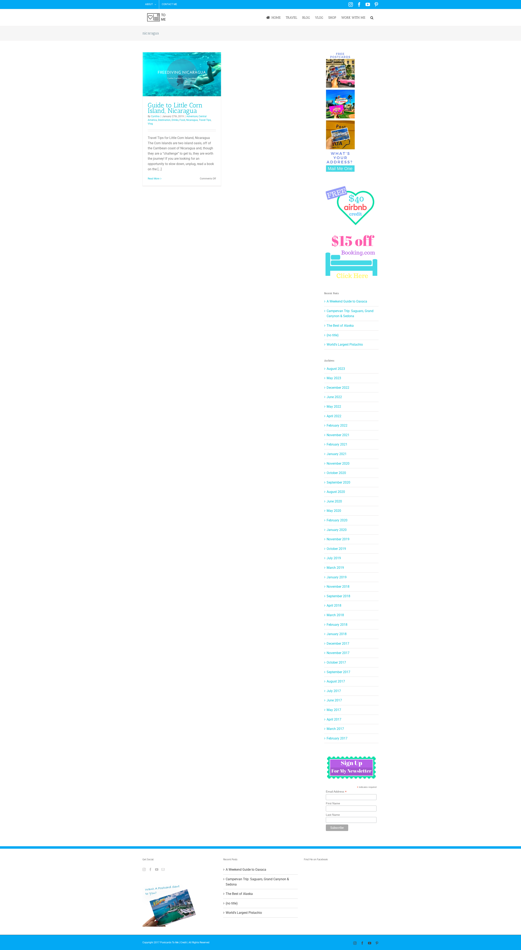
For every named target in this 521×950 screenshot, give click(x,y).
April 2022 (334, 416)
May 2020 (334, 511)
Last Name (333, 814)
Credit (183, 942)
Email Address (336, 792)
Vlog (150, 123)
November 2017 (338, 653)
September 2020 (338, 482)
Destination (164, 120)
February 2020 (337, 520)
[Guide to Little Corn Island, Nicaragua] (182, 74)
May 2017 (334, 710)
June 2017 (334, 700)
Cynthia (155, 116)
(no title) (333, 335)
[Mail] (163, 869)
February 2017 (337, 738)
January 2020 (337, 530)
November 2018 (338, 587)
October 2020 (336, 473)
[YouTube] (156, 869)
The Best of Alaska (340, 326)
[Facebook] (150, 869)
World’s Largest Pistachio (345, 344)
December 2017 (338, 643)
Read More (153, 178)
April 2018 (334, 605)
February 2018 (337, 625)
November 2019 (338, 539)
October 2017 (336, 662)
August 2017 (336, 681)
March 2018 (335, 615)
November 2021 (338, 435)
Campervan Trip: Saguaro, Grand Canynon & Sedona (257, 881)
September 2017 (338, 672)
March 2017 (335, 729)
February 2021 (337, 444)
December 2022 (338, 388)
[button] (371, 17)
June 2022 (334, 397)
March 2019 (335, 568)
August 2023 (336, 369)
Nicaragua (192, 120)
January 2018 (337, 634)
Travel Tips (205, 120)
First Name (333, 803)
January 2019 (337, 577)
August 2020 (336, 492)
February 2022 (337, 425)
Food (182, 120)
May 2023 (334, 378)
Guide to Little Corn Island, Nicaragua (175, 108)
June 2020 (334, 501)
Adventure (192, 116)
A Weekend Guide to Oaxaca (347, 301)
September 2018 (338, 596)
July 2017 (334, 691)
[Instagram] (144, 869)
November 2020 (338, 463)
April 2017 (334, 719)
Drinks (175, 120)
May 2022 (334, 406)
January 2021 (337, 454)
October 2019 (336, 549)
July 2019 (334, 558)
